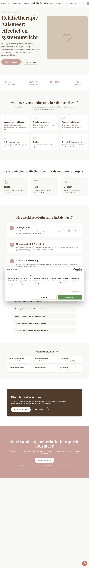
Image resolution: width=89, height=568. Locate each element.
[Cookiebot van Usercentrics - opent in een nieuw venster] (74, 269)
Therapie (26, 3)
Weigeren (44, 297)
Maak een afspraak (11, 62)
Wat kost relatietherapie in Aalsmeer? (44, 301)
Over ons (58, 3)
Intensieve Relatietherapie (15, 3)
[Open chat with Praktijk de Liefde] (84, 563)
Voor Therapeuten (69, 3)
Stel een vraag (31, 62)
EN (83, 3)
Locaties (51, 3)
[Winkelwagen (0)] (79, 3)
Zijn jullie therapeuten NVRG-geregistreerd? (44, 323)
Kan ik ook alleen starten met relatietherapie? (44, 331)
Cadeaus (3, 3)
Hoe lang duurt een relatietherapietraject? (44, 309)
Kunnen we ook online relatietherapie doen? (44, 316)
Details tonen (75, 291)
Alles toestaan (69, 297)
